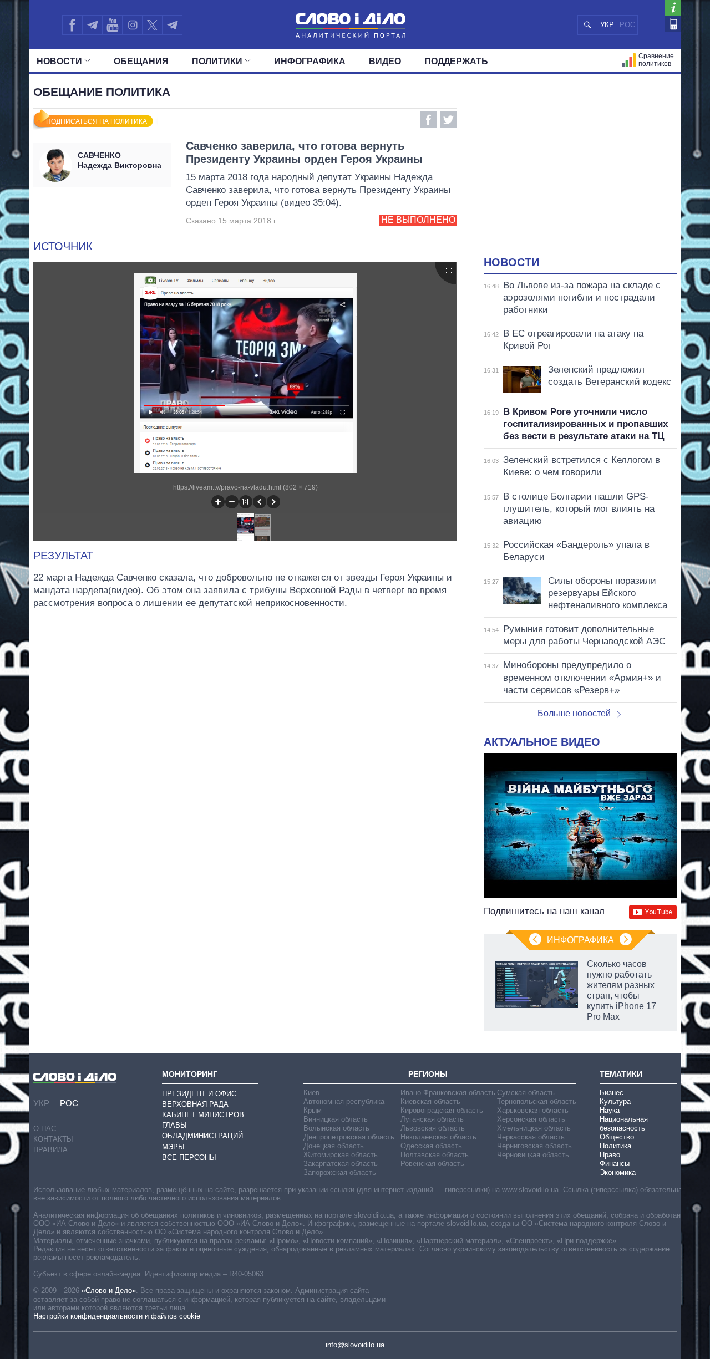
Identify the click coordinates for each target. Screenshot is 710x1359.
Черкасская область (531, 1137)
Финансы (615, 1163)
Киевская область (430, 1101)
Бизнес (611, 1092)
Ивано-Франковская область (447, 1092)
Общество (617, 1137)
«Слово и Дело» (109, 1290)
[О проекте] (673, 8)
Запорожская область (339, 1172)
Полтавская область (434, 1155)
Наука (610, 1110)
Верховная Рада (195, 1104)
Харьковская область (533, 1110)
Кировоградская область (441, 1110)
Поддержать (456, 61)
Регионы (428, 1074)
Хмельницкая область (534, 1128)
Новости (59, 61)
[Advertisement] (580, 172)
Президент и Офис (199, 1094)
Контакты (53, 1139)
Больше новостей (574, 713)
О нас (44, 1128)
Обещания (141, 61)
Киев (311, 1092)
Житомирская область (340, 1155)
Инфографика (310, 61)
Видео (385, 61)
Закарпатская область (340, 1163)
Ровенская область (432, 1163)
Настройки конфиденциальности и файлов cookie (116, 1316)
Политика (615, 1146)
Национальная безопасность (624, 1123)
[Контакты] (673, 24)
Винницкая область (335, 1119)
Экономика (618, 1172)
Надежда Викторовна (119, 160)
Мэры (173, 1147)
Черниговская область (534, 1146)
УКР (607, 25)
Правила (50, 1150)
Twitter (448, 119)
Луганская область (432, 1119)
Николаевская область (438, 1137)
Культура (615, 1101)
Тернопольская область (536, 1101)
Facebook (428, 119)
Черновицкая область (533, 1155)
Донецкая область (333, 1146)
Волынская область (336, 1128)
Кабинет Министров (203, 1115)
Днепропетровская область (348, 1137)
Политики (217, 61)
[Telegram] (92, 25)
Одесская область (431, 1146)
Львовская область (432, 1128)
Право (610, 1155)
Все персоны (189, 1157)
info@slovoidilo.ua (355, 1345)
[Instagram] (132, 25)
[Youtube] (112, 25)
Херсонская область (531, 1119)
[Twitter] (152, 25)
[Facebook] (72, 25)
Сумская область (526, 1092)
